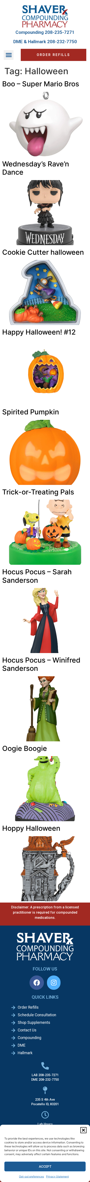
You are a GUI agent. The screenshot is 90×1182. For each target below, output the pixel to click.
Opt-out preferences (31, 1176)
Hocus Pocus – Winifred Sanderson (41, 664)
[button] (83, 1130)
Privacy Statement (57, 1176)
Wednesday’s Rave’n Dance (35, 168)
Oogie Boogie (24, 748)
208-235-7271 (59, 32)
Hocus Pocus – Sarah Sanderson (37, 576)
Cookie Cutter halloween (43, 252)
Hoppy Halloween (31, 828)
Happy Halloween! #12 (39, 332)
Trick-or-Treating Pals (38, 492)
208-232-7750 (62, 41)
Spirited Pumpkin (30, 412)
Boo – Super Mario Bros (40, 84)
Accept (45, 1167)
